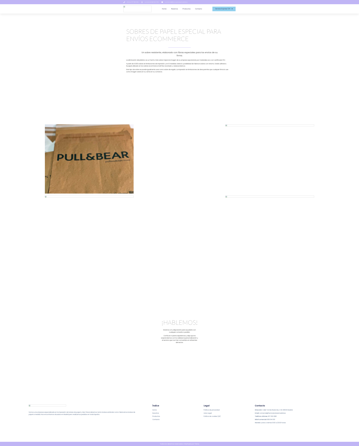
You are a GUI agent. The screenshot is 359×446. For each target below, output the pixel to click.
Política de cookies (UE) (212, 416)
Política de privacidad (212, 410)
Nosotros (174, 9)
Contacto (198, 9)
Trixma (196, 444)
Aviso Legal (208, 413)
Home (164, 9)
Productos (186, 9)
